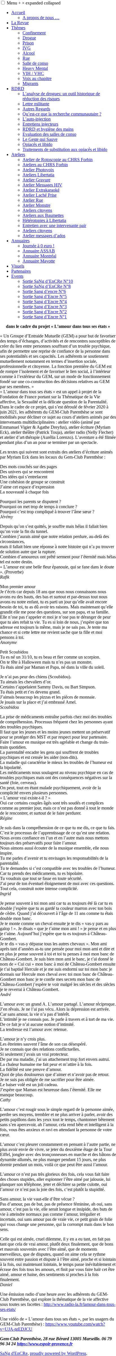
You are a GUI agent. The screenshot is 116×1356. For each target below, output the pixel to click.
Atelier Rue (33, 200)
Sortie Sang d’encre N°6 (44, 291)
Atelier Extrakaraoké (41, 190)
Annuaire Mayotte (39, 261)
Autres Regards (36, 108)
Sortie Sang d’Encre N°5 (45, 296)
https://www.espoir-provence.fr (45, 1343)
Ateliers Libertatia (38, 174)
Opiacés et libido (37, 144)
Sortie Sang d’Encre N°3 (45, 306)
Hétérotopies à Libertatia (44, 220)
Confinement (34, 32)
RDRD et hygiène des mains (48, 129)
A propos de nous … (41, 17)
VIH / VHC (33, 73)
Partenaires (21, 271)
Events (17, 276)
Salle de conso (35, 63)
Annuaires (20, 240)
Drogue (29, 37)
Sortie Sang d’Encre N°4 (45, 301)
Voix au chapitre (37, 78)
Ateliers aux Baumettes (43, 215)
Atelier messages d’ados (44, 235)
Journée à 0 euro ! (38, 245)
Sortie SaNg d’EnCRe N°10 (48, 281)
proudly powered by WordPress (58, 1353)
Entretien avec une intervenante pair (54, 225)
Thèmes (18, 27)
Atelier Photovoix (38, 169)
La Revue (20, 22)
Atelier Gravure (36, 179)
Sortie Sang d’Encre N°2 (45, 311)
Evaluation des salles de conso (49, 134)
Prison (28, 43)
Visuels (17, 266)
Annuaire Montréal (39, 256)
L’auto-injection (37, 119)
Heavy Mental (35, 68)
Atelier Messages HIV (42, 185)
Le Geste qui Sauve (40, 139)
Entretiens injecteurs (40, 124)
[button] (3, 3)
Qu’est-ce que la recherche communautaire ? (62, 114)
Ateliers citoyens (37, 210)
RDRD (17, 88)
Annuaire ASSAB (39, 250)
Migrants (30, 83)
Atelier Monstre (36, 205)
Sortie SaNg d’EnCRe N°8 (47, 286)
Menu (34, 3)
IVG (27, 48)
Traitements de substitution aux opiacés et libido (65, 149)
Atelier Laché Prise (40, 195)
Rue (26, 58)
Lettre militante (36, 103)
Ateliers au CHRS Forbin (45, 164)
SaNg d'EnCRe (14, 1353)
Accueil (18, 12)
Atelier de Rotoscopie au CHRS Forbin (58, 159)
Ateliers (18, 154)
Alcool (29, 53)
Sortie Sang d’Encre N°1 (45, 316)
